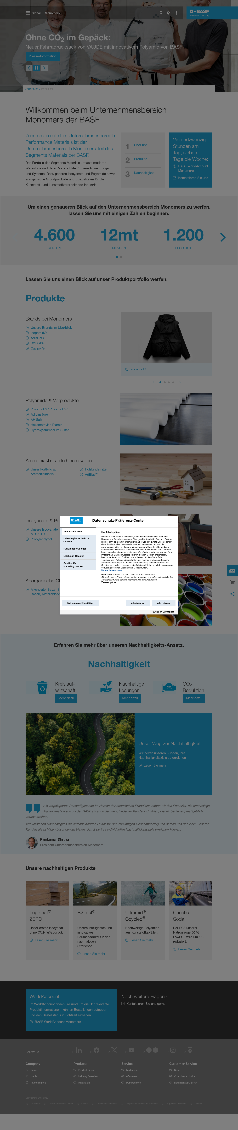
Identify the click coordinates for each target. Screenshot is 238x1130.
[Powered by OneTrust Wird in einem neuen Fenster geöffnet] (164, 612)
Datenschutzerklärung (111, 570)
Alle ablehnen (138, 603)
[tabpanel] (138, 559)
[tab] (78, 531)
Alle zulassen (163, 603)
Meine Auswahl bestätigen (80, 603)
